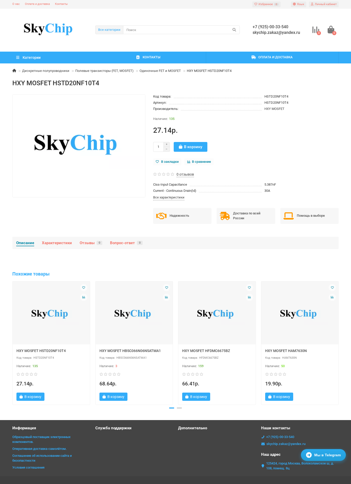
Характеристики (57, 243)
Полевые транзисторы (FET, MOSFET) (104, 71)
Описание (25, 243)
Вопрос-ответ (125, 243)
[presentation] (12, 342)
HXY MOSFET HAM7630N (286, 351)
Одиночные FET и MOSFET (160, 71)
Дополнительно (192, 428)
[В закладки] (83, 287)
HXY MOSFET (274, 109)
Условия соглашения (28, 467)
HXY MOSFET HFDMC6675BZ (206, 351)
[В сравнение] (83, 297)
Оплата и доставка (37, 4)
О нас (16, 4)
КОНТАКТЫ (151, 57)
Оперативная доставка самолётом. (39, 449)
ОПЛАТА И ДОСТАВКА (275, 57)
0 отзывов (185, 174)
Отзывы (90, 243)
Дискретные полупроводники (45, 71)
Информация (24, 428)
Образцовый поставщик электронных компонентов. (41, 439)
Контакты (61, 4)
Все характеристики (168, 197)
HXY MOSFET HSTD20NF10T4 (41, 351)
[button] (171, 408)
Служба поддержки (113, 428)
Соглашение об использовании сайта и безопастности (42, 458)
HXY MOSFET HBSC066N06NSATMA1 (130, 351)
